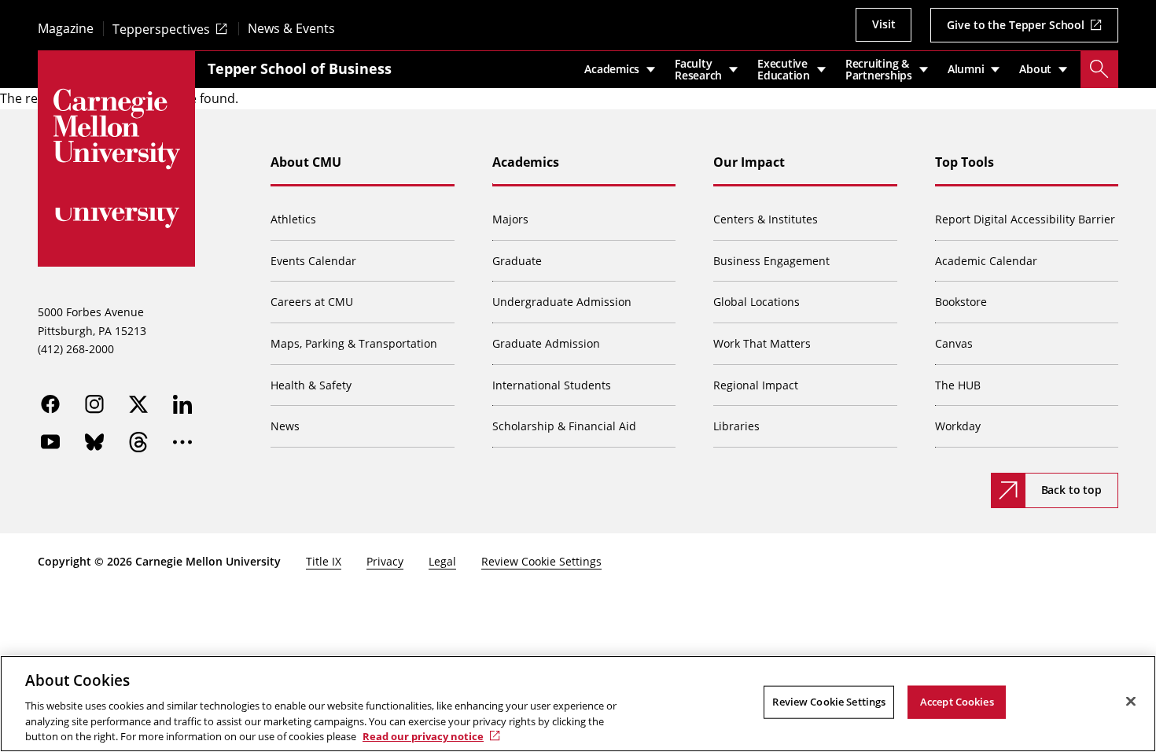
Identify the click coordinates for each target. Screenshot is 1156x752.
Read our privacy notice (423, 735)
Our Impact (749, 162)
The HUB (958, 385)
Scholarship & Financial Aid (564, 425)
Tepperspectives (161, 28)
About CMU (306, 162)
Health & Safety (311, 385)
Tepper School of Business (300, 68)
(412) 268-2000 (76, 348)
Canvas (954, 343)
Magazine (66, 28)
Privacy (384, 561)
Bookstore (961, 301)
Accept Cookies (957, 702)
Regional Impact (755, 385)
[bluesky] (94, 442)
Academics (525, 162)
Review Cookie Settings (541, 561)
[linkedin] (182, 404)
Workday (958, 425)
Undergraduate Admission (561, 301)
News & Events (291, 28)
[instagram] (94, 404)
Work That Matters (762, 343)
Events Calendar (313, 260)
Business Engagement (771, 260)
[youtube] (50, 442)
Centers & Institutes (765, 219)
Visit (883, 24)
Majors (510, 219)
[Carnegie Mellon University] (116, 129)
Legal (442, 561)
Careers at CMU (312, 301)
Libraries (736, 425)
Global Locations (756, 301)
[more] (182, 442)
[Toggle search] (1099, 69)
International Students (551, 385)
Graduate (517, 260)
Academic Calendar (986, 260)
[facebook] (50, 404)
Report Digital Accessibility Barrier (1025, 219)
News (285, 425)
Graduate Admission (546, 343)
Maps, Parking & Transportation (354, 343)
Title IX (323, 561)
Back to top (1071, 489)
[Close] (1131, 701)
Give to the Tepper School (1015, 24)
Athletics (293, 219)
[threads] (138, 442)
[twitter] (138, 404)
